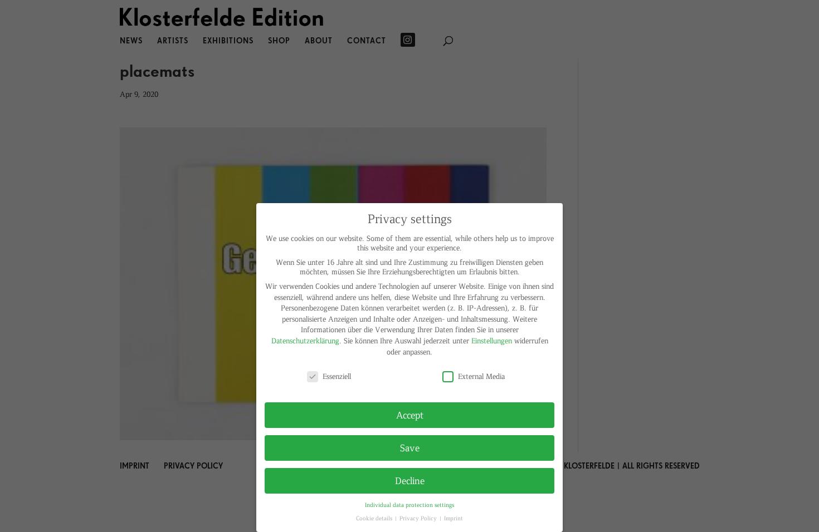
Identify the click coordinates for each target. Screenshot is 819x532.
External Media (481, 376)
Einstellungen (491, 340)
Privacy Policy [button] (418, 517)
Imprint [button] (453, 517)
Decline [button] (410, 480)
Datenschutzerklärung (305, 340)
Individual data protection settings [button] (409, 504)
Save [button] (410, 447)
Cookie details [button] (375, 517)
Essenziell (337, 376)
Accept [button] (409, 414)
